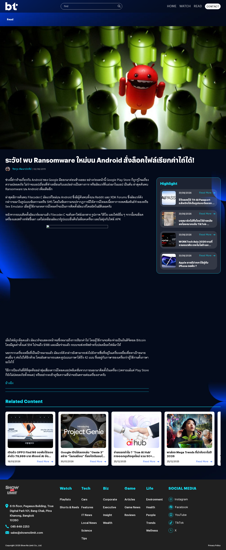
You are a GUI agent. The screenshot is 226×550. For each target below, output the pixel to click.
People (151, 515)
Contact (212, 6)
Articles (130, 499)
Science (86, 530)
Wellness (152, 530)
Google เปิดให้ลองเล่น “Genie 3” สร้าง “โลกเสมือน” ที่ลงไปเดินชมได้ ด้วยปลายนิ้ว (82, 456)
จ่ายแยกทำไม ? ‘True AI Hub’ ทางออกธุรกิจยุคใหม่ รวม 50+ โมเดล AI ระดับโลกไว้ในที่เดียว (133, 456)
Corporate (110, 499)
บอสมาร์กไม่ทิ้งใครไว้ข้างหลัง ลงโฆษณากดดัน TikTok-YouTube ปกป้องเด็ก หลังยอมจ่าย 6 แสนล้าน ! (196, 226)
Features (87, 507)
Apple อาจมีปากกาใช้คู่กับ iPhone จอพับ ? (193, 264)
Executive (109, 507)
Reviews (130, 515)
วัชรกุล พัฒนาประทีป (22, 169)
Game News (132, 507)
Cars (84, 499)
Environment (154, 499)
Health (150, 507)
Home (171, 6)
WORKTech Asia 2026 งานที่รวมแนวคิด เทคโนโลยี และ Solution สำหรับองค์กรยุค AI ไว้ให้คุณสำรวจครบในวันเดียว (196, 247)
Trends (150, 523)
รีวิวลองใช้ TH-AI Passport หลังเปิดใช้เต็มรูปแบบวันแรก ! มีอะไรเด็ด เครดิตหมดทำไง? (197, 203)
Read (198, 6)
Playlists (65, 499)
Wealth (107, 523)
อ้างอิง (9, 383)
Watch (185, 6)
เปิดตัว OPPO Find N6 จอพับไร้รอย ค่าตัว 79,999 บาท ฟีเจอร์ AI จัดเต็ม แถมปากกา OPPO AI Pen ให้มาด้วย (30, 458)
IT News (86, 515)
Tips (84, 538)
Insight (107, 515)
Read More (205, 192)
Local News (89, 523)
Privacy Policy (214, 545)
